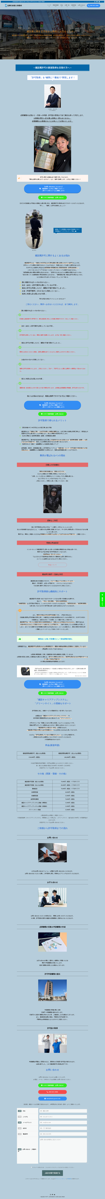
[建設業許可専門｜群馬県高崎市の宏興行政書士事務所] (13, 5)
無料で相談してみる (102, 600)
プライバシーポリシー (60, 1178)
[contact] (99, 2)
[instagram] (95, 2)
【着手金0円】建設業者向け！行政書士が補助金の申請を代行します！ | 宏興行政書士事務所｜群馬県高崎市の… (60, 669)
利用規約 (69, 1178)
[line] (97, 2)
